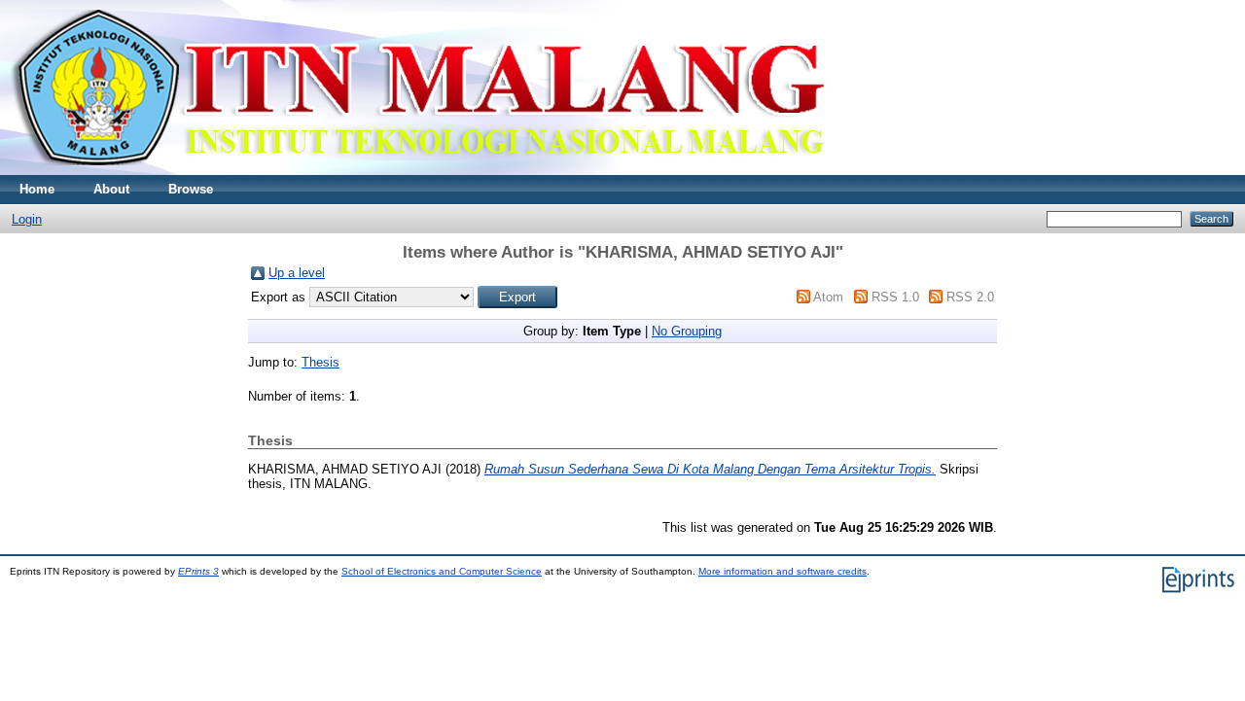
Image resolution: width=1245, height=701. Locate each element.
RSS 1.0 (895, 297)
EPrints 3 (198, 571)
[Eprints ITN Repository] (417, 170)
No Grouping (687, 331)
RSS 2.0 (970, 297)
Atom (828, 297)
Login (27, 219)
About (111, 189)
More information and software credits (782, 571)
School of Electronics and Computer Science (441, 571)
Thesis (320, 362)
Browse (190, 189)
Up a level (296, 272)
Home (36, 189)
